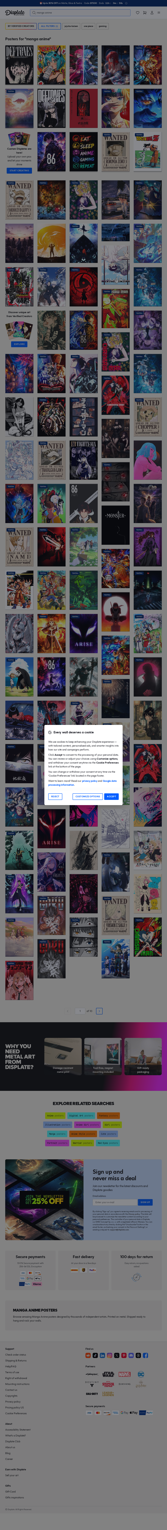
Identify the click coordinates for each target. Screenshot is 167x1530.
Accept (111, 796)
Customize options (88, 796)
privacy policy (89, 780)
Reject (55, 796)
